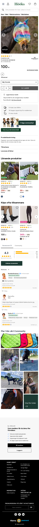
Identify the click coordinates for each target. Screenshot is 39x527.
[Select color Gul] (7, 239)
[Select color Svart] (2, 239)
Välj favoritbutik (16, 100)
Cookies (9, 482)
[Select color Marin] (2, 196)
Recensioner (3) (7, 245)
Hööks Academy (11, 493)
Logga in (19, 450)
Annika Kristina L (13, 273)
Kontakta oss (10, 467)
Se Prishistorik (32, 70)
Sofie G (10, 313)
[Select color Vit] (21, 196)
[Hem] (19, 4)
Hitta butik (9, 485)
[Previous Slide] (3, 35)
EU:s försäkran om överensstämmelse (25, 464)
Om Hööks (9, 473)
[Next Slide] (35, 35)
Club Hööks (23, 476)
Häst (6, 14)
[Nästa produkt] (36, 173)
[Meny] (3, 4)
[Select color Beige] (23, 239)
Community (18, 245)
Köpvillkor (9, 464)
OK (31, 507)
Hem (2, 14)
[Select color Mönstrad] (2, 74)
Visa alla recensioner (11, 130)
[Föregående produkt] (2, 173)
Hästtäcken (25, 14)
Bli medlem (19, 445)
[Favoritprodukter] (29, 4)
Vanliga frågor (24, 467)
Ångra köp (23, 482)
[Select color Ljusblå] (23, 196)
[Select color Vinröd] (4, 239)
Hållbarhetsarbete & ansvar (12, 470)
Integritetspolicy (11, 479)
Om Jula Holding (25, 470)
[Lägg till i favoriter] (36, 19)
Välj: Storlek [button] (6, 82)
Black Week (24, 473)
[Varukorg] (35, 4)
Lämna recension (11, 263)
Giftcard (23, 479)
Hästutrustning (15, 14)
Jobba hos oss (10, 476)
